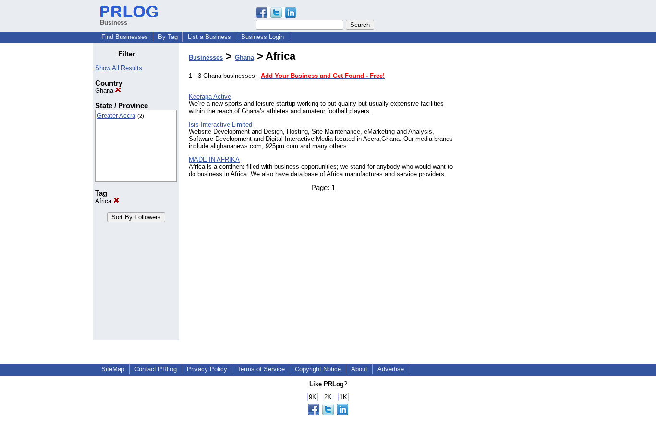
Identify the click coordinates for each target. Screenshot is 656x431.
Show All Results (118, 68)
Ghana (105, 90)
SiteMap (112, 369)
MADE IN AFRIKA (214, 159)
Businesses (206, 57)
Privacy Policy (207, 369)
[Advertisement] (514, 194)
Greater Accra (116, 115)
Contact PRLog (155, 369)
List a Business (209, 36)
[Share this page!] (276, 15)
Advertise (390, 369)
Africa (104, 200)
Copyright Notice (318, 369)
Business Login (262, 36)
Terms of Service (261, 369)
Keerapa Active (210, 96)
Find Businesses (124, 36)
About (359, 369)
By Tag (168, 36)
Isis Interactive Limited (220, 124)
